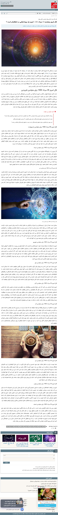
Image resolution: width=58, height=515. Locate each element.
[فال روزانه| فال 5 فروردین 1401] (8, 438)
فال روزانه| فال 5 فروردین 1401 (8, 443)
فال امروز (36, 426)
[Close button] (55, 487)
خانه (56, 15)
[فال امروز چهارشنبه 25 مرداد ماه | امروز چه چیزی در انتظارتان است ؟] (49, 438)
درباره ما (52, 507)
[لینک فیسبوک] (52, 429)
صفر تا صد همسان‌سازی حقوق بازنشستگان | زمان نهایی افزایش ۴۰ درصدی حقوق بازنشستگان (32, 119)
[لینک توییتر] (54, 428)
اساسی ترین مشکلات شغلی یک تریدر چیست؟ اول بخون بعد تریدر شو (41, 486)
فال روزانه (41, 426)
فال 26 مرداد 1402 (10, 426)
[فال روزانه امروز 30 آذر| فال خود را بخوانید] (35, 438)
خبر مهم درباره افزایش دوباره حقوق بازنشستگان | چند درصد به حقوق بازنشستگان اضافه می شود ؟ (31, 122)
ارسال (6, 462)
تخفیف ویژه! (47, 505)
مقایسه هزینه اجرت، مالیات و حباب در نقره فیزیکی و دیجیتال (43, 481)
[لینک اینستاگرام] (53, 511)
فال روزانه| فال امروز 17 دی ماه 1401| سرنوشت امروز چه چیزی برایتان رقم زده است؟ (22, 444)
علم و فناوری (24, 505)
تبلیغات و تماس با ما (50, 509)
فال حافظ (22, 426)
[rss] (8, 4)
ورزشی (25, 499)
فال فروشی (27, 426)
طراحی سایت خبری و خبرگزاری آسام (12, 509)
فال (26, 71)
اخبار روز (52, 15)
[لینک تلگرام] (56, 429)
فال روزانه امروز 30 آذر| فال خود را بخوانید (36, 443)
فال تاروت (17, 426)
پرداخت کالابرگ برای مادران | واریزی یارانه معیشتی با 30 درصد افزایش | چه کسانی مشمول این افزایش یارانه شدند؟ (28, 116)
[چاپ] (4, 14)
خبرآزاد (32, 513)
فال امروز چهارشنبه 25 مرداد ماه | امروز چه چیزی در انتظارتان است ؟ (49, 444)
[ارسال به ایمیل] (2, 14)
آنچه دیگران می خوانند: (49, 112)
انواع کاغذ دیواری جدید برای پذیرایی (48, 484)
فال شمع (32, 426)
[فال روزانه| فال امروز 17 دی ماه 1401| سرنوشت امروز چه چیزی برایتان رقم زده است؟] (22, 438)
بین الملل (25, 501)
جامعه (25, 503)
